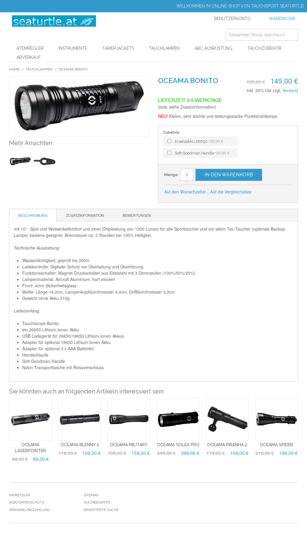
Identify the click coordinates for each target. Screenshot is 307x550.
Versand (290, 90)
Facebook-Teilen (264, 192)
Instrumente (72, 48)
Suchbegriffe (97, 502)
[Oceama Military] (128, 419)
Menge (171, 174)
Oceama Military (129, 444)
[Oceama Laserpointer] (30, 419)
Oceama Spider (276, 444)
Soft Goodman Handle (202, 153)
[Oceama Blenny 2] (79, 419)
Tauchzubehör (264, 48)
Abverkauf (28, 57)
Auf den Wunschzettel (185, 192)
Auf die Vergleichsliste (231, 192)
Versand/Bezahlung (29, 510)
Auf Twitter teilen (276, 192)
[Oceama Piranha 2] (227, 419)
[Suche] (292, 35)
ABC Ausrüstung (213, 48)
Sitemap (91, 495)
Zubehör (171, 132)
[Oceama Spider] (276, 419)
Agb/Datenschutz (27, 502)
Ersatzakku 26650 (199, 141)
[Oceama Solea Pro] (178, 419)
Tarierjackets (118, 48)
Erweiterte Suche (101, 510)
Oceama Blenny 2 (80, 444)
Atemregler (29, 48)
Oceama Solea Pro (178, 444)
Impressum (19, 495)
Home (14, 69)
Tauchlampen (164, 48)
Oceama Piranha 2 (227, 444)
